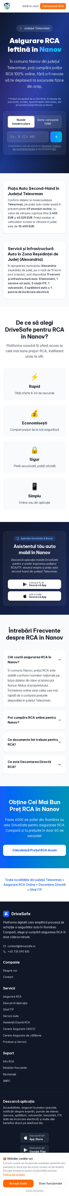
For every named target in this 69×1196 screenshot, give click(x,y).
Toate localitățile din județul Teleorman (33, 880)
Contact (8, 977)
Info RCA (8, 1061)
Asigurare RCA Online (19, 885)
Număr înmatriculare (21, 121)
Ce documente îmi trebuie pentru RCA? (33, 742)
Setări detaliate (34, 1190)
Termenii (46, 146)
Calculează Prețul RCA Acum (34, 850)
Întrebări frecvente (15, 1067)
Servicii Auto (11, 1016)
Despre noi (10, 970)
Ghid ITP (36, 890)
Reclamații (9, 1074)
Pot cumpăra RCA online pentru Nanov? (32, 720)
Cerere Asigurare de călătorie (22, 1035)
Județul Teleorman (37, 28)
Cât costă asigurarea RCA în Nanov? (29, 659)
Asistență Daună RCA (16, 1022)
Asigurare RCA (12, 996)
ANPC (6, 1080)
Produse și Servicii (14, 1041)
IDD (54, 149)
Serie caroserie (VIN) (47, 121)
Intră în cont (30, 6)
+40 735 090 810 (18, 951)
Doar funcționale (50, 1183)
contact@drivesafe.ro (21, 946)
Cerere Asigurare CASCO (19, 1028)
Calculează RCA (53, 6)
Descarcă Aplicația (15, 1003)
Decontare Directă (52, 885)
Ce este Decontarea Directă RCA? (29, 764)
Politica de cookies (14, 1174)
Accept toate (18, 1183)
